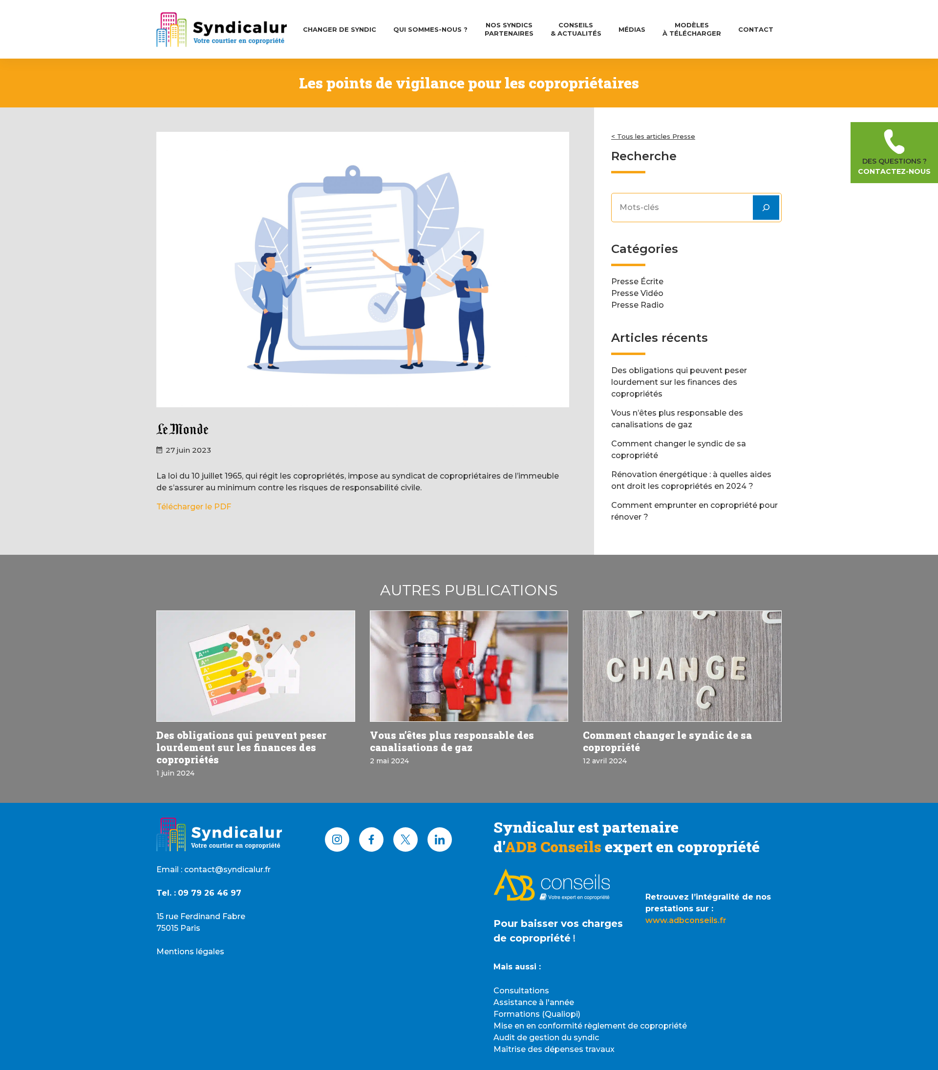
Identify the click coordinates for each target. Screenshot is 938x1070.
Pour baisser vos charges (558, 923)
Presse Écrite (637, 281)
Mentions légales (190, 951)
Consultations (521, 990)
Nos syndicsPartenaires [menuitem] (509, 29)
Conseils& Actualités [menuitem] (576, 29)
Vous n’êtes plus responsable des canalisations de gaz (452, 741)
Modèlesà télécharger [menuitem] (691, 29)
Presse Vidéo (637, 293)
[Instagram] (337, 839)
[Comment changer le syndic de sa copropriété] (682, 666)
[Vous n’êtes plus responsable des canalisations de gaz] (469, 666)
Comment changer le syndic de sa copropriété (667, 741)
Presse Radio (637, 305)
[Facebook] (371, 839)
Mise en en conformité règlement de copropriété (590, 1025)
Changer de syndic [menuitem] (339, 29)
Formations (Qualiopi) (536, 1014)
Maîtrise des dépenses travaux (554, 1049)
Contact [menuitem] (755, 29)
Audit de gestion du (533, 1037)
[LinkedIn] (439, 839)
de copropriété (532, 938)
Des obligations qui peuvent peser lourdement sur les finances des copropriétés (679, 382)
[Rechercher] (766, 207)
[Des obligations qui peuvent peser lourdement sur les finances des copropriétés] (255, 666)
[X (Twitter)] (405, 839)
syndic (586, 1037)
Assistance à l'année (533, 1002)
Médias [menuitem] (631, 29)
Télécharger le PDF (193, 506)
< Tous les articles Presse (653, 136)
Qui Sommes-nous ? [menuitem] (430, 29)
